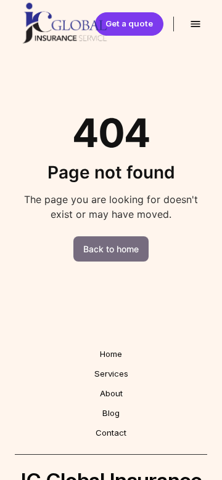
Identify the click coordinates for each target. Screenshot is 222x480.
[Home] (40, 24)
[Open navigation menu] (195, 24)
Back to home (111, 249)
